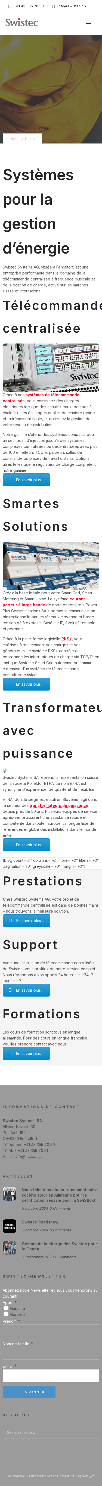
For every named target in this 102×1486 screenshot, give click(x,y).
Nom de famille (18, 1343)
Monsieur (17, 1314)
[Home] (21, 25)
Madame (16, 1308)
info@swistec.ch (29, 1156)
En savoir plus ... (30, 479)
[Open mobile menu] (91, 23)
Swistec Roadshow (40, 1222)
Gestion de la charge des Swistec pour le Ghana (59, 1246)
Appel (10, 1302)
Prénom (11, 1321)
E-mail (10, 1366)
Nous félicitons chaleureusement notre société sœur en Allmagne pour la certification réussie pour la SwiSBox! (60, 1194)
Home (15, 138)
